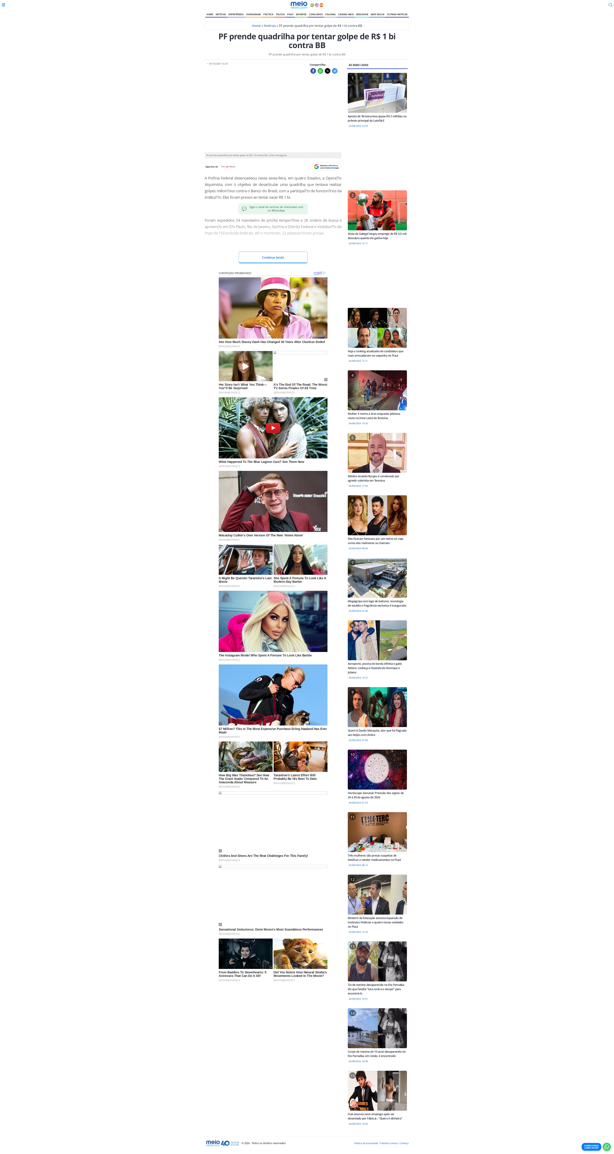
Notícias (221, 14)
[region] (377, 161)
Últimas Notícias (397, 14)
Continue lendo (273, 257)
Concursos (316, 14)
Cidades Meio (346, 14)
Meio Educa (377, 14)
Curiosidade (253, 14)
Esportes (301, 14)
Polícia (280, 14)
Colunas (330, 14)
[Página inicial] (298, 5)
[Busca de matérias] (610, 6)
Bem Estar (362, 14)
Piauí (290, 14)
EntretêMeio (235, 14)
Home (209, 14)
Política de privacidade (366, 1143)
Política (268, 14)
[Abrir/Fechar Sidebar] (3, 5)
